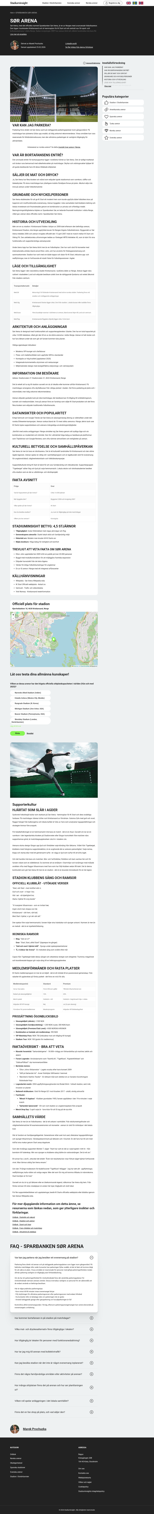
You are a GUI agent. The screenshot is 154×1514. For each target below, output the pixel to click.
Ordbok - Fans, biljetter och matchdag (27, 1228)
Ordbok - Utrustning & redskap (24, 1232)
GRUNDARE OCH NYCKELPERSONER (118, 76)
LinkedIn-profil (71, 44)
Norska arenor (15, 1458)
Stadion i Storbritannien (19, 1476)
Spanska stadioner (17, 1467)
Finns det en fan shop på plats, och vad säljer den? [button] (40, 1412)
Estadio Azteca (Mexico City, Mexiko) (29, 698)
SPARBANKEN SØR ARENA (26, 13)
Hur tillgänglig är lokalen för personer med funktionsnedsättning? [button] (47, 1340)
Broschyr (75, 666)
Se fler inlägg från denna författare (79, 47)
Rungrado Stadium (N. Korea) (26, 703)
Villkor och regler (85, 1482)
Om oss (81, 1469)
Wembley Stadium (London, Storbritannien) (24, 720)
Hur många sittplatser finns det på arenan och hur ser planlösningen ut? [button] (49, 1387)
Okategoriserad (16, 1463)
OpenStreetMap (85, 666)
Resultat (30, 733)
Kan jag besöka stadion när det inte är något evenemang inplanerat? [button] (49, 1363)
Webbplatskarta (84, 1478)
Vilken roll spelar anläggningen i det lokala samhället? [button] (42, 1401)
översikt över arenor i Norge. (69, 147)
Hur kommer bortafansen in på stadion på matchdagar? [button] (42, 1318)
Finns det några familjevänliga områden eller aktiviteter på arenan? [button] (48, 1374)
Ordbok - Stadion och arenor (23, 1221)
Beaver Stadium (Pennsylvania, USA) (29, 714)
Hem (12, 13)
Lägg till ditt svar (15, 726)
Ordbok (13, 1454)
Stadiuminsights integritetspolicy (91, 1491)
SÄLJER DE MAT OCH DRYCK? (115, 73)
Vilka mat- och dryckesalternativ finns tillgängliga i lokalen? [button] (44, 1329)
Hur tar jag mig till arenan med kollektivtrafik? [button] (37, 1351)
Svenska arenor (16, 1472)
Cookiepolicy (83, 1487)
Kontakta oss (83, 1473)
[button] (54, 639)
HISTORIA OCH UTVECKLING (115, 80)
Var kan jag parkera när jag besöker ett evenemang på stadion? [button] (46, 1257)
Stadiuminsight (18, 3)
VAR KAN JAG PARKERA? (113, 67)
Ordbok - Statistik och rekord (23, 1217)
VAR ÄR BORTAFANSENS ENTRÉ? (116, 70)
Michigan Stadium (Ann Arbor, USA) (29, 709)
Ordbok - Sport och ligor (21, 1224)
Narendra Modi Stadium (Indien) (27, 693)
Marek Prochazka (34, 1429)
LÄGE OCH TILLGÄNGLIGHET (115, 83)
